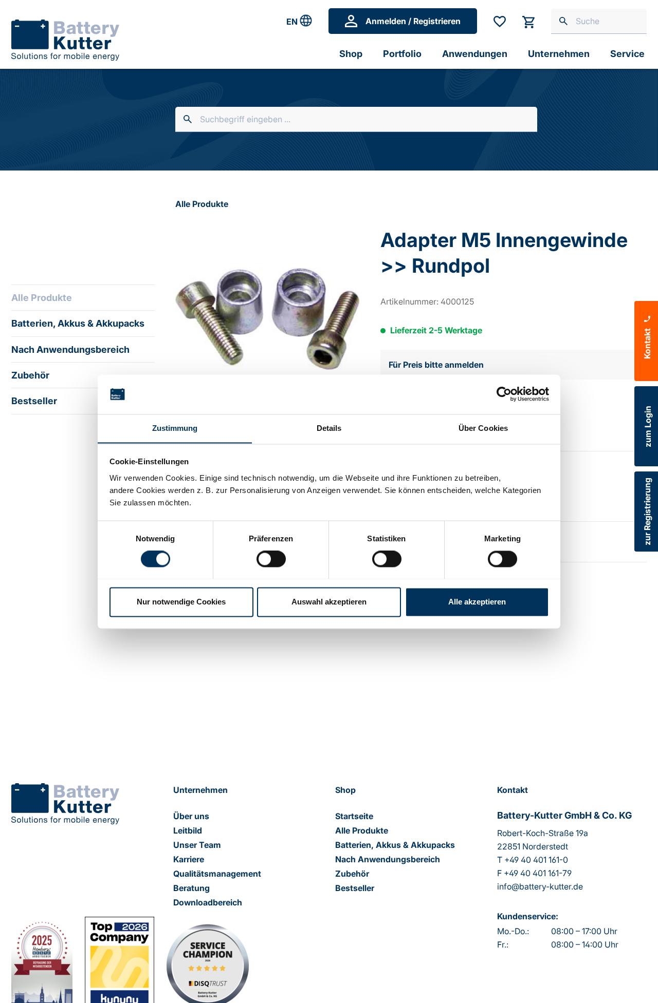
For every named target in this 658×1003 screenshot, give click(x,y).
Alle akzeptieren (477, 601)
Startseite (354, 816)
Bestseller (34, 400)
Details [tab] (329, 428)
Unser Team (197, 845)
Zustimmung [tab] (175, 428)
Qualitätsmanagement (217, 873)
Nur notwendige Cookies (181, 601)
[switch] (271, 559)
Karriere (188, 859)
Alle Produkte (41, 297)
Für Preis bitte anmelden (436, 364)
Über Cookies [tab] (483, 428)
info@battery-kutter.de (540, 886)
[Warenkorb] (528, 21)
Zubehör (30, 375)
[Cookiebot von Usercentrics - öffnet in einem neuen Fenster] (504, 394)
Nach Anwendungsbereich (70, 349)
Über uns (191, 816)
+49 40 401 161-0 (536, 860)
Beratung (191, 888)
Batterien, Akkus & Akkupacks (77, 323)
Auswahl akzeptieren (329, 601)
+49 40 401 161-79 (538, 873)
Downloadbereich (207, 902)
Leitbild (187, 830)
